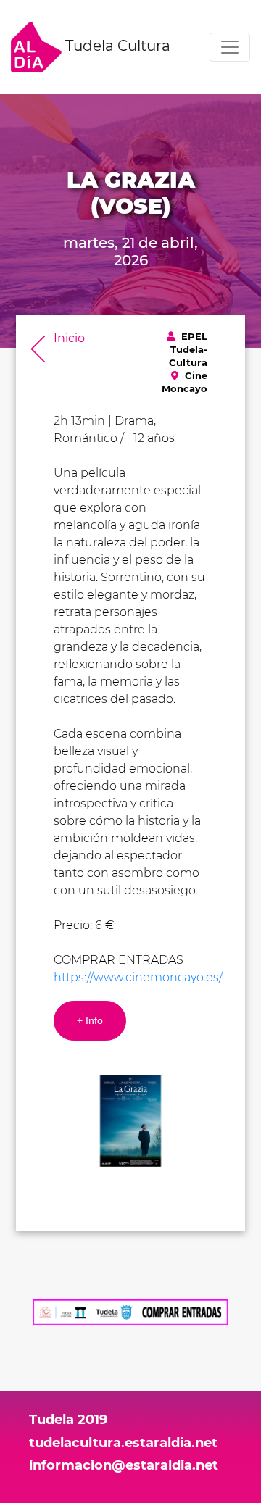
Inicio (69, 338)
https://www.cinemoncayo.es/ (138, 977)
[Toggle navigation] (230, 47)
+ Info (90, 1020)
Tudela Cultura (116, 45)
